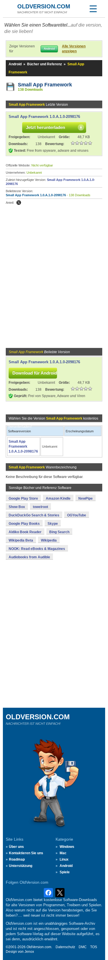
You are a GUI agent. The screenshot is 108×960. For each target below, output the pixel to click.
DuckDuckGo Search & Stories (34, 515)
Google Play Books (24, 524)
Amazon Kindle (58, 498)
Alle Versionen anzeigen (74, 48)
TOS (93, 947)
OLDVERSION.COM (43, 6)
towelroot (40, 507)
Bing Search (59, 532)
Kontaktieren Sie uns (26, 853)
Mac (63, 853)
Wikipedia (49, 540)
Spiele (65, 872)
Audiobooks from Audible (29, 557)
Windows (67, 847)
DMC (83, 947)
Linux (64, 859)
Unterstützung (20, 866)
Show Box (17, 507)
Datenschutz (65, 947)
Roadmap (17, 859)
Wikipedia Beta (21, 540)
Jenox (29, 952)
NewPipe (85, 498)
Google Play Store (23, 498)
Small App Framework (45, 85)
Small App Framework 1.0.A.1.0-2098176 (44, 116)
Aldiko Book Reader (25, 532)
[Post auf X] (18, 202)
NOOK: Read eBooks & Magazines (37, 549)
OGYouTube (76, 515)
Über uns (16, 847)
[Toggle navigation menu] (93, 8)
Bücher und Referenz (44, 64)
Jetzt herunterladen (45, 127)
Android (15, 64)
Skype (53, 524)
